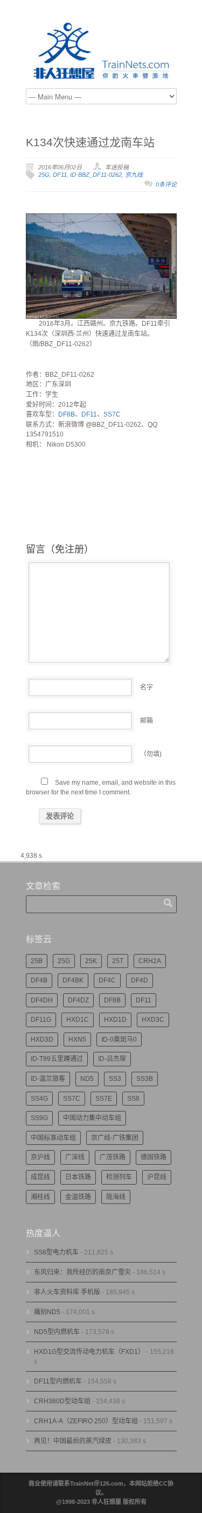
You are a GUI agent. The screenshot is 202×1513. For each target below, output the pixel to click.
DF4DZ (78, 1000)
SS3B (144, 1078)
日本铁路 (78, 1177)
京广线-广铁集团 (114, 1138)
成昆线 (40, 1177)
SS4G (39, 1098)
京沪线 (40, 1157)
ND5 (87, 1078)
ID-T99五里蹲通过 (57, 1059)
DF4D (139, 980)
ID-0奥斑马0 (119, 1039)
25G (44, 174)
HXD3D (42, 1039)
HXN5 (77, 1039)
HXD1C (77, 1019)
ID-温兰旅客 (48, 1078)
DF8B (66, 414)
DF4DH (42, 1000)
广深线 (75, 1157)
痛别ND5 (47, 1312)
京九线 (134, 174)
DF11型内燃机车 (58, 1381)
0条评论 (166, 184)
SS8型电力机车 (56, 1252)
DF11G (41, 1019)
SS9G (39, 1118)
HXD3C (153, 1019)
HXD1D (115, 1019)
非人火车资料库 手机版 (67, 1292)
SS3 (115, 1078)
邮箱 (146, 721)
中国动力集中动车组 (92, 1118)
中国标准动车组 (53, 1138)
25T (117, 961)
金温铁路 (78, 1197)
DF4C (107, 980)
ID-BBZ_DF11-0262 (96, 174)
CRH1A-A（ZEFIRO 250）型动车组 (86, 1421)
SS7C (112, 414)
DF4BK (72, 980)
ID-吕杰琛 (112, 1059)
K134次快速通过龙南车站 (90, 142)
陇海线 (116, 1197)
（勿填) (151, 754)
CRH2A (149, 961)
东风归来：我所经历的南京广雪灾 (82, 1272)
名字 (146, 687)
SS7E (103, 1098)
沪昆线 (156, 1177)
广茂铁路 (113, 1157)
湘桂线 (40, 1197)
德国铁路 (153, 1157)
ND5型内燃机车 (57, 1332)
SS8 (133, 1098)
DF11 (60, 174)
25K (91, 961)
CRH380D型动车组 (62, 1401)
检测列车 (119, 1177)
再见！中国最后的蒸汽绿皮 (73, 1441)
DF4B (39, 980)
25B (37, 961)
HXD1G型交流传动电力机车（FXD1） (89, 1352)
